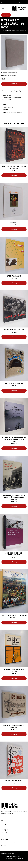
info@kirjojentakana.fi (22, 2)
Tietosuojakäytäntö (10, 858)
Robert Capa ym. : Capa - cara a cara (14, 330)
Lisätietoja (14, 83)
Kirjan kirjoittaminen (9, 830)
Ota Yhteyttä (13, 856)
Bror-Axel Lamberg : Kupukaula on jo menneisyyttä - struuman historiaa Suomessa (14, 497)
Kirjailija (6, 824)
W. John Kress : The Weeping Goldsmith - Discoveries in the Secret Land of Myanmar (14, 439)
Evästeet (20, 856)
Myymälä (6, 15)
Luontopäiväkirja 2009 (14, 276)
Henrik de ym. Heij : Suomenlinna (14, 383)
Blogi (5, 833)
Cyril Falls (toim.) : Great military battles (14, 615)
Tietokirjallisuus (12, 72)
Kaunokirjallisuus (8, 827)
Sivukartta (20, 858)
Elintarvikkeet (14, 222)
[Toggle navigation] (3, 8)
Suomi (4, 2)
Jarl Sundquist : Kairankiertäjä (14, 781)
